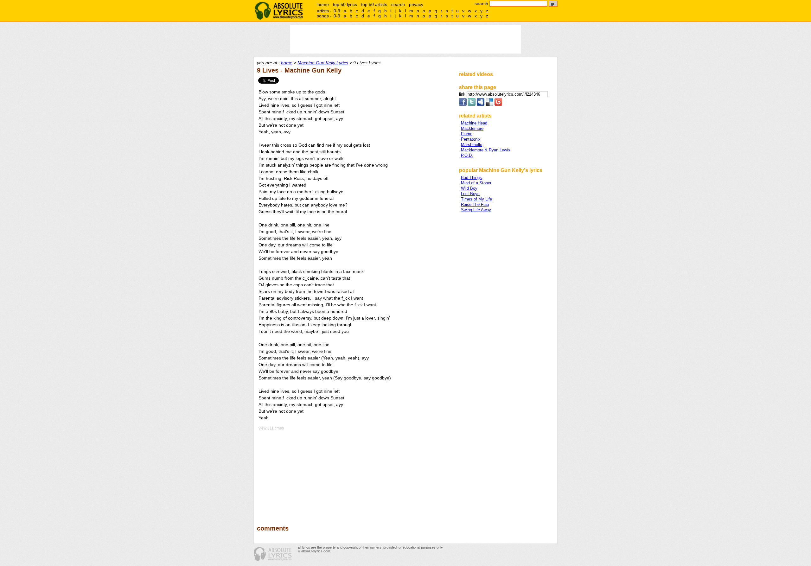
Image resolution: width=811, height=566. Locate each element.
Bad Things (471, 177)
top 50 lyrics (345, 4)
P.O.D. (467, 155)
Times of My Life (476, 199)
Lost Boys (470, 193)
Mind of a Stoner (476, 183)
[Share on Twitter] (472, 104)
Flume (466, 133)
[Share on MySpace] (480, 104)
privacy (416, 4)
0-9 (337, 10)
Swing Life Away (476, 209)
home (323, 4)
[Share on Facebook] (463, 104)
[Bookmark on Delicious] (489, 104)
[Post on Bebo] (498, 104)
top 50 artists (374, 4)
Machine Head (474, 123)
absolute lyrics (278, 11)
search (398, 4)
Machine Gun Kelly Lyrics (322, 62)
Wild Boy (469, 188)
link (463, 94)
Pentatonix (471, 139)
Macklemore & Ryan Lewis (485, 150)
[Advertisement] (355, 473)
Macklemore (472, 128)
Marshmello (471, 144)
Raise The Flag (475, 204)
